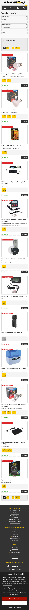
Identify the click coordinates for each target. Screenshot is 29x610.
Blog (14, 545)
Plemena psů (15, 549)
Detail (25, 85)
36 (10, 44)
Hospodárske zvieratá (15, 538)
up (13, 40)
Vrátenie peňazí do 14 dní (15, 519)
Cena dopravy (15, 512)
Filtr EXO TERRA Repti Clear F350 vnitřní (11, 332)
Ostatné (4, 19)
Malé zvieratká (15, 534)
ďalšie (17, 47)
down (14, 40)
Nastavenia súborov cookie (14, 607)
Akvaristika (15, 536)
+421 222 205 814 (16, 566)
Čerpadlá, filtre (5, 16)
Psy (15, 529)
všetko (3, 32)
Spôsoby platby (15, 514)
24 (8, 44)
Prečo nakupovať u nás (15, 510)
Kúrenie (4, 30)
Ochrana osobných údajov (15, 521)
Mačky (15, 531)
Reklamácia (15, 517)
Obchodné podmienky (15, 515)
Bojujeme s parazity (15, 550)
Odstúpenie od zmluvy (15, 523)
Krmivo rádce (15, 547)
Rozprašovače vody (6, 24)
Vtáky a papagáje (15, 540)
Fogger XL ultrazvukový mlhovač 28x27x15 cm (13, 368)
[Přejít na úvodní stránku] (14, 3)
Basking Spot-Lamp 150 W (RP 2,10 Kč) (11, 74)
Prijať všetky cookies (14, 598)
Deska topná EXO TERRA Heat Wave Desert (12, 146)
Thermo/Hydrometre (6, 27)
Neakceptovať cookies (14, 603)
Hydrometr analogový (6, 480)
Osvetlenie (4, 22)
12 (6, 44)
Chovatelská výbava (15, 552)
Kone (15, 532)
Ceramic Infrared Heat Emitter (9, 110)
